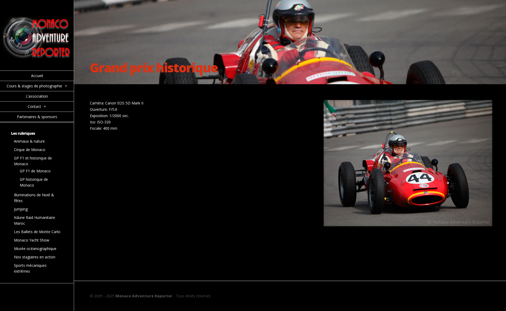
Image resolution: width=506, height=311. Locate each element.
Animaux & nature (29, 141)
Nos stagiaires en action (34, 256)
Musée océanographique (35, 248)
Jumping (21, 209)
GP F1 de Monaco (35, 170)
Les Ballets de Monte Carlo (37, 231)
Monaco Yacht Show (31, 240)
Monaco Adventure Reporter (143, 295)
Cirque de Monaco (29, 149)
